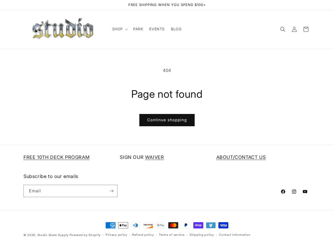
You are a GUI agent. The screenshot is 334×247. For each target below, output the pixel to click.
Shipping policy (201, 235)
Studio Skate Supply (53, 235)
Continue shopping (167, 119)
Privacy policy (116, 235)
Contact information (234, 235)
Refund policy (143, 235)
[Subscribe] (111, 191)
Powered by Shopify (85, 235)
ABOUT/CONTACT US (241, 157)
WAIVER (154, 157)
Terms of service (171, 235)
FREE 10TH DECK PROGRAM (56, 157)
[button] (119, 29)
